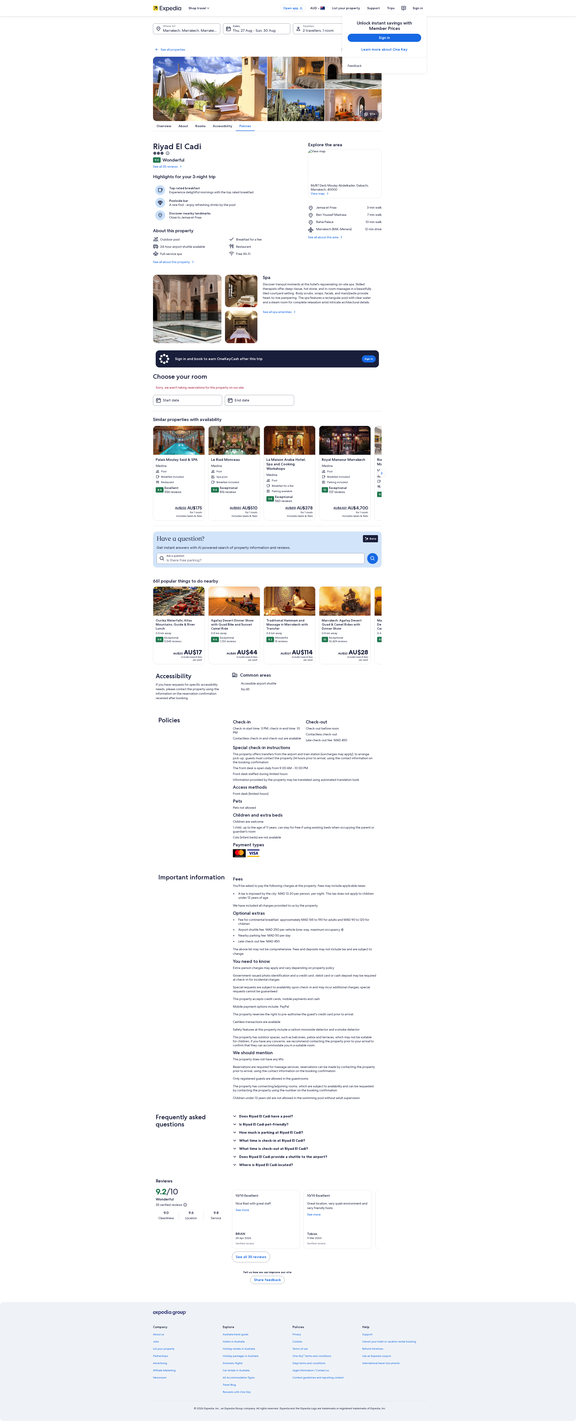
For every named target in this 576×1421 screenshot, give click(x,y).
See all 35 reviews (165, 166)
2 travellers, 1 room (318, 30)
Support (373, 8)
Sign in (418, 8)
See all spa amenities (277, 312)
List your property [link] (163, 1349)
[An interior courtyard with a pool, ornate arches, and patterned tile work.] (187, 309)
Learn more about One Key (384, 49)
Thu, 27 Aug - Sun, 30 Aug (254, 30)
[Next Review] (373, 1219)
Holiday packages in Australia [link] (240, 1356)
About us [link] (158, 1334)
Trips (391, 8)
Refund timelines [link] (372, 1349)
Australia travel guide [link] (235, 1334)
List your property (346, 8)
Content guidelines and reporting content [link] (318, 1377)
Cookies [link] (297, 1341)
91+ (372, 114)
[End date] (259, 400)
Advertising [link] (160, 1363)
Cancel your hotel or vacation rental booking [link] (389, 1341)
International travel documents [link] (381, 1363)
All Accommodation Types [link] (239, 1377)
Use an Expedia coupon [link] (376, 1356)
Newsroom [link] (159, 1377)
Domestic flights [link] (233, 1363)
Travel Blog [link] (229, 1385)
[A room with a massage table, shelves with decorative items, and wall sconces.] (241, 327)
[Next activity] (381, 625)
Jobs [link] (156, 1341)
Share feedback (267, 1280)
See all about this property (171, 262)
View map (318, 193)
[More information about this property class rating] (167, 153)
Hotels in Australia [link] (234, 1341)
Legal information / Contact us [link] (310, 1370)
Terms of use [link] (300, 1349)
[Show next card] (381, 473)
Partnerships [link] (160, 1356)
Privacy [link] (296, 1334)
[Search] (372, 558)
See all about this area (323, 237)
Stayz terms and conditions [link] (308, 1363)
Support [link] (367, 1334)
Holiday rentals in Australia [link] (239, 1349)
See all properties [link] (173, 49)
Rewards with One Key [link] (237, 1392)
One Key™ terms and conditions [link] (311, 1356)
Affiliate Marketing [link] (164, 1370)
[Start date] (187, 400)
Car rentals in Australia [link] (236, 1370)
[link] (384, 65)
